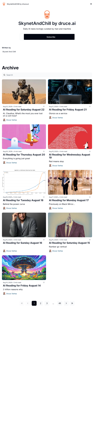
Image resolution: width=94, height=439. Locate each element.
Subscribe (51, 37)
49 (60, 303)
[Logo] (4, 4)
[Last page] (72, 303)
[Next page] (66, 303)
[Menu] (91, 4)
